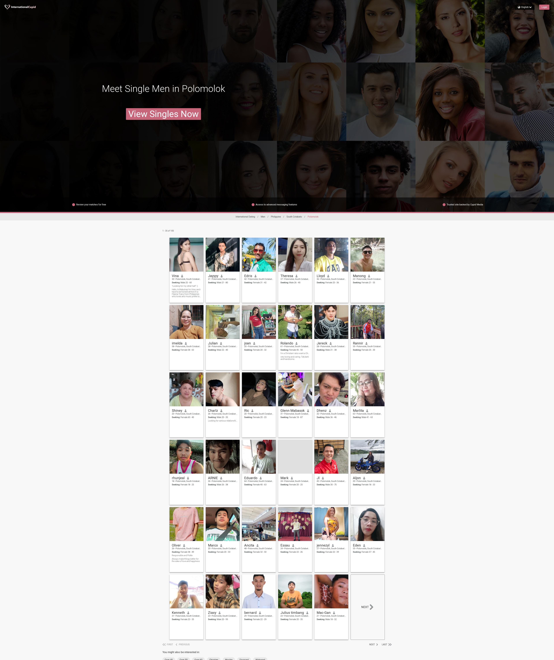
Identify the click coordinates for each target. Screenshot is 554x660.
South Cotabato (294, 216)
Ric (246, 411)
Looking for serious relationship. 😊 (222, 421)
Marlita (358, 411)
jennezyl (323, 545)
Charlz (213, 411)
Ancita (249, 545)
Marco (213, 545)
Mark (284, 478)
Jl (318, 478)
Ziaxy (212, 613)
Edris (248, 276)
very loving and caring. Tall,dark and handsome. (294, 358)
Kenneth (178, 613)
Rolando (286, 343)
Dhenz (322, 411)
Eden (357, 545)
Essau (285, 545)
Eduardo (250, 478)
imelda (177, 343)
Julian (213, 343)
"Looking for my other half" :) (185, 286)
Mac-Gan (324, 613)
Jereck (322, 343)
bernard (250, 613)
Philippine (276, 216)
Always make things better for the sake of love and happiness (186, 560)
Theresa (286, 276)
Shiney (177, 411)
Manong (359, 276)
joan (247, 343)
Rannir (358, 343)
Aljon (357, 478)
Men (263, 216)
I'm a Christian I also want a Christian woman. (295, 353)
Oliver (176, 545)
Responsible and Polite (182, 555)
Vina (175, 276)
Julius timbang (292, 613)
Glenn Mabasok (292, 411)
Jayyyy (213, 276)
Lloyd (321, 276)
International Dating (245, 216)
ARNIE (213, 478)
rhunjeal (178, 478)
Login (544, 7)
